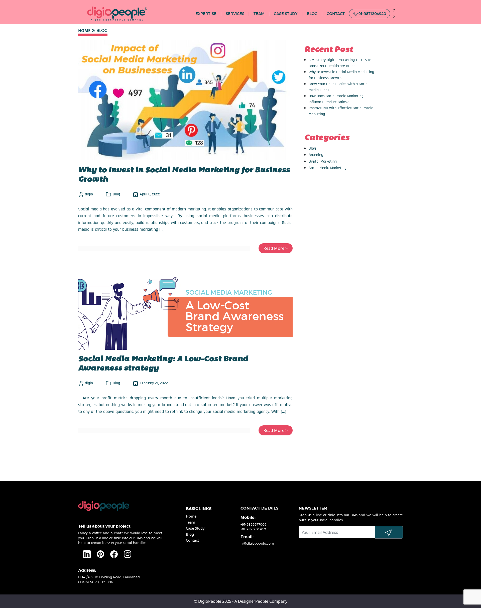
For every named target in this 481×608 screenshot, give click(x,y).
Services (235, 13)
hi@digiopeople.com (257, 543)
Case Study (195, 528)
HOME (84, 30)
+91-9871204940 (371, 13)
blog (312, 13)
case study (286, 13)
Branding (316, 155)
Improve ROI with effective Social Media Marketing (341, 111)
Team (259, 13)
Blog (312, 148)
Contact (336, 13)
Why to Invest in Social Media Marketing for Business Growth (341, 75)
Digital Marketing (323, 161)
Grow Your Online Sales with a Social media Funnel (339, 87)
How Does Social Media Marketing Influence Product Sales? (336, 99)
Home (191, 516)
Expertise (205, 13)
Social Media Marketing (327, 168)
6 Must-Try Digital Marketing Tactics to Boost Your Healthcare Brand (340, 63)
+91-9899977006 (254, 524)
